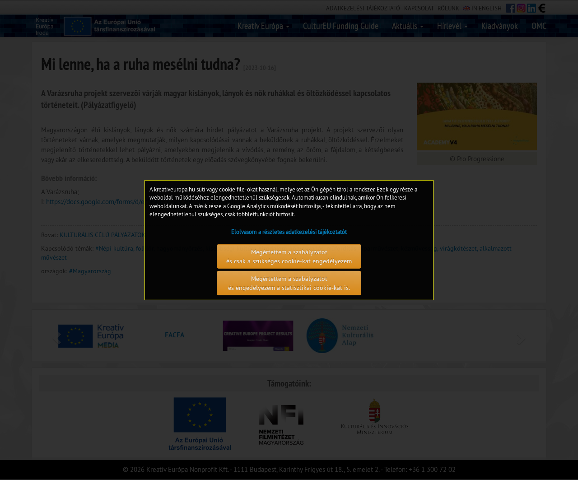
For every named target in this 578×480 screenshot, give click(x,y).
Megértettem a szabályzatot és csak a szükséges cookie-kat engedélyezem (289, 256)
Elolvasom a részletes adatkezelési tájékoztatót (289, 231)
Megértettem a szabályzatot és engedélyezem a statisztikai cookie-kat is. (289, 283)
